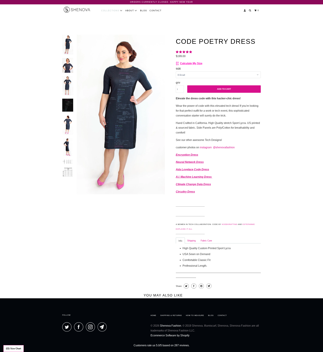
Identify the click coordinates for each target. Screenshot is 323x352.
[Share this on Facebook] (193, 286)
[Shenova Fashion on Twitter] (67, 326)
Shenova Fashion (170, 325)
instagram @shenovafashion (217, 147)
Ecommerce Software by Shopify (170, 335)
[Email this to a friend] (208, 286)
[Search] (250, 10)
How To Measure (195, 315)
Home (153, 315)
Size (178, 69)
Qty (178, 83)
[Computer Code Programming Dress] (121, 114)
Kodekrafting (229, 224)
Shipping (191, 240)
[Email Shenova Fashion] (103, 326)
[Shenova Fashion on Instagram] (91, 326)
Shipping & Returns (171, 315)
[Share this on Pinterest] (201, 286)
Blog (143, 10)
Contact (156, 10)
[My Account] (245, 10)
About (130, 10)
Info (180, 241)
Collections (110, 10)
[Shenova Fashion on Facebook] (79, 326)
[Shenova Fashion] (79, 9)
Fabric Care (206, 240)
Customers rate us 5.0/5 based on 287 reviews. (161, 345)
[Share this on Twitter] (186, 286)
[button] (184, 52)
